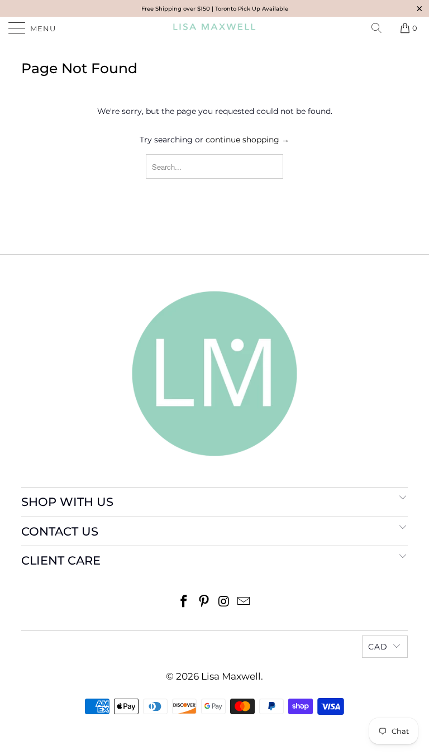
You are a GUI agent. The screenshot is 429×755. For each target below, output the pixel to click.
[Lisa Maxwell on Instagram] (224, 602)
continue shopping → (247, 140)
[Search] (376, 28)
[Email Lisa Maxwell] (244, 602)
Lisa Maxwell (231, 676)
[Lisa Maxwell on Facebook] (184, 602)
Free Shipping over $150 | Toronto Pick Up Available (214, 8)
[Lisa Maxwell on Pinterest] (204, 602)
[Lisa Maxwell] (214, 28)
